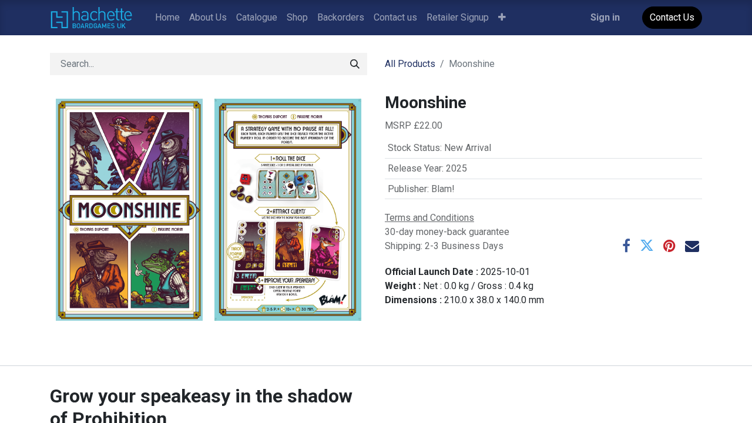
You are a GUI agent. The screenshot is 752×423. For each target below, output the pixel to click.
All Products (410, 63)
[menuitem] (167, 17)
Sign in (605, 17)
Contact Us (672, 17)
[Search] (355, 64)
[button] (502, 17)
